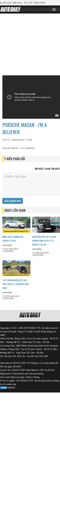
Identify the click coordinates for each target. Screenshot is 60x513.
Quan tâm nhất (52, 168)
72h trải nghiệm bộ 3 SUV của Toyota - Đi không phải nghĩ (15, 284)
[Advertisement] (30, 43)
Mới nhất (39, 168)
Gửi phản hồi (12, 201)
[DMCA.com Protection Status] (8, 387)
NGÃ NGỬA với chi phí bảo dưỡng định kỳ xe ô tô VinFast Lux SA (44, 240)
